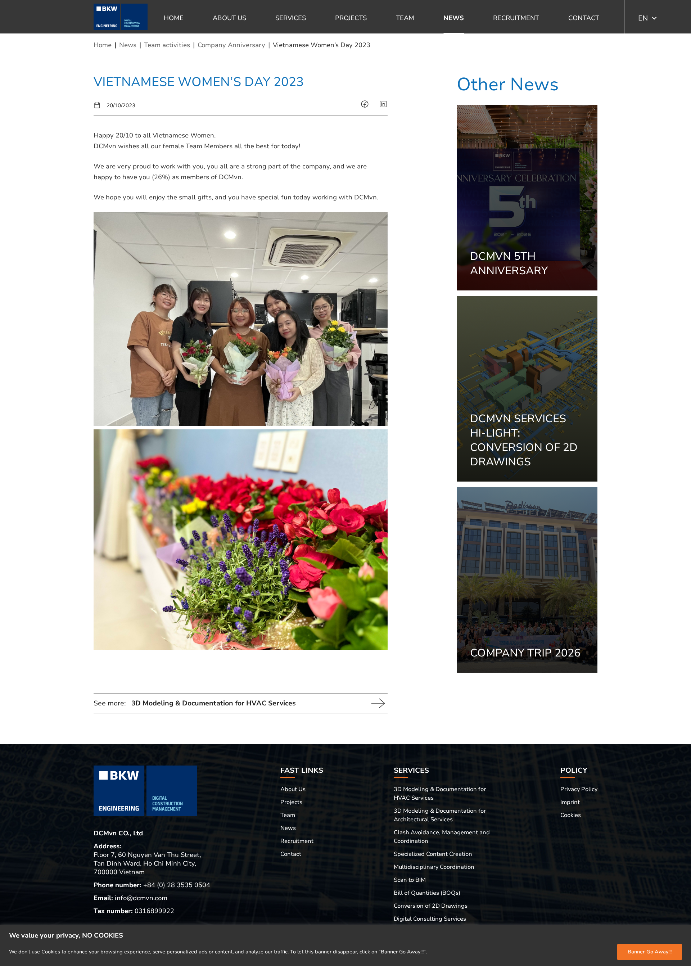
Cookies (570, 815)
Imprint (570, 802)
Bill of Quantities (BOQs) (427, 893)
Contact (583, 18)
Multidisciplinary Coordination (434, 867)
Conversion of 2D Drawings (431, 906)
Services (290, 18)
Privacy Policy (578, 789)
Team (405, 18)
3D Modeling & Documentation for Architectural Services (440, 815)
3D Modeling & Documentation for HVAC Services (440, 793)
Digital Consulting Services (430, 919)
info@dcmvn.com (141, 898)
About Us (229, 18)
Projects (351, 18)
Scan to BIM (410, 880)
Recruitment (516, 18)
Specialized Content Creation (433, 854)
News (453, 18)
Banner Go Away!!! (650, 951)
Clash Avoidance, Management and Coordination (442, 837)
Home (174, 18)
